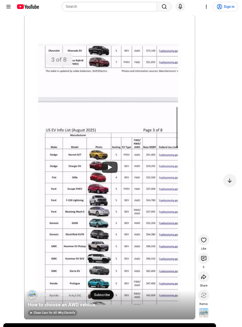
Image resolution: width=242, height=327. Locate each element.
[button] (32, 295)
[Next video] (229, 180)
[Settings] (206, 6)
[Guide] (8, 6)
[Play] (110, 167)
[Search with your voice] (180, 6)
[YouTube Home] (27, 6)
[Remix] (203, 295)
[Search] (164, 6)
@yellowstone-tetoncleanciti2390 (63, 295)
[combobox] (111, 6)
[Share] (203, 277)
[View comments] (203, 258)
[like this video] (203, 240)
